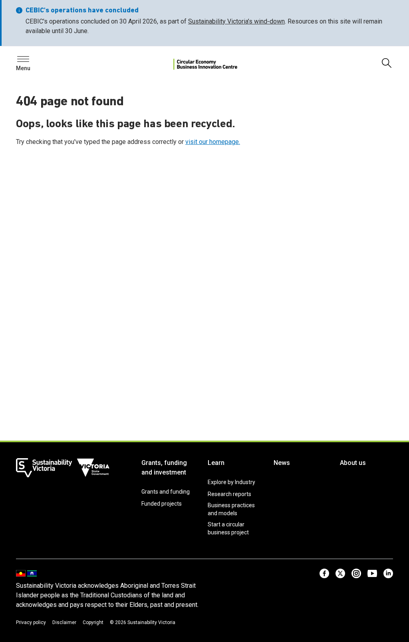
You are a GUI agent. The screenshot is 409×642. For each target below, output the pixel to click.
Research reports (229, 494)
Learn (216, 463)
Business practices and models (231, 509)
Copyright (93, 622)
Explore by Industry (231, 482)
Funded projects (161, 503)
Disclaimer (64, 622)
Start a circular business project (228, 528)
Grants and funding (165, 491)
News (282, 463)
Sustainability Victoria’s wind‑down (236, 21)
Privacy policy (31, 622)
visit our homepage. (212, 142)
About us (353, 463)
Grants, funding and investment (164, 467)
